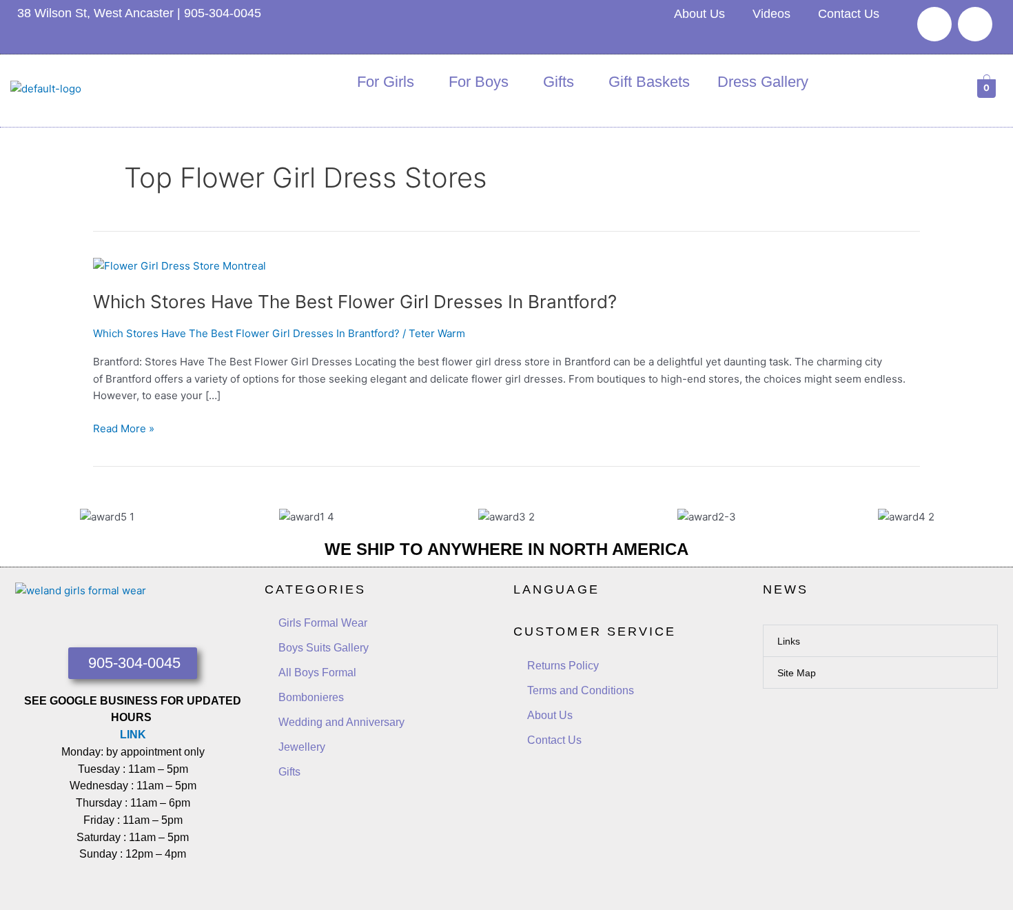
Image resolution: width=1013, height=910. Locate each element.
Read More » (123, 428)
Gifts (558, 81)
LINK (133, 734)
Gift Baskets (649, 81)
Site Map (796, 672)
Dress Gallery (762, 81)
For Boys (479, 81)
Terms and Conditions (580, 690)
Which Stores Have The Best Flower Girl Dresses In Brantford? (355, 301)
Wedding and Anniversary (341, 722)
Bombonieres (311, 697)
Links (788, 641)
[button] (881, 640)
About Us (699, 14)
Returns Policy (563, 665)
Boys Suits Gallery (323, 648)
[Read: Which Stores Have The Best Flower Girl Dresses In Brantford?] (179, 265)
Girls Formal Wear (322, 623)
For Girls (385, 81)
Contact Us (848, 14)
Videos (771, 14)
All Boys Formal (317, 672)
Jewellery (301, 747)
